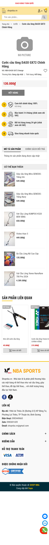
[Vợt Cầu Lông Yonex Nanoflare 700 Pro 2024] (9, 278)
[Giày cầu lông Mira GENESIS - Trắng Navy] (9, 199)
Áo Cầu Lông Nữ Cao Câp (27, 253)
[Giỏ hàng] (45, 10)
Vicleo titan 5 (22, 233)
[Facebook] (4, 397)
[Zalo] (45, 523)
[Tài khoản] (39, 10)
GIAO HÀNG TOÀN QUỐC (24, 3)
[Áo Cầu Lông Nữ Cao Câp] (9, 259)
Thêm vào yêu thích (45, 70)
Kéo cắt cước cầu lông (11, 339)
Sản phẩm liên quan (17, 297)
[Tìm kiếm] (44, 17)
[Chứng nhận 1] (13, 471)
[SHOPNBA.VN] (22, 370)
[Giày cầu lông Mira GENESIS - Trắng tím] (9, 179)
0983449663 (17, 418)
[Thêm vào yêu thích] (25, 314)
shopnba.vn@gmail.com (18, 425)
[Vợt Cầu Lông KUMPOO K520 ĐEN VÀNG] (9, 219)
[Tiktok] (10, 397)
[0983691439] (45, 530)
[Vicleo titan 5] (9, 239)
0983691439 (12, 422)
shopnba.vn (12, 10)
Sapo (30, 488)
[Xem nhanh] (25, 308)
